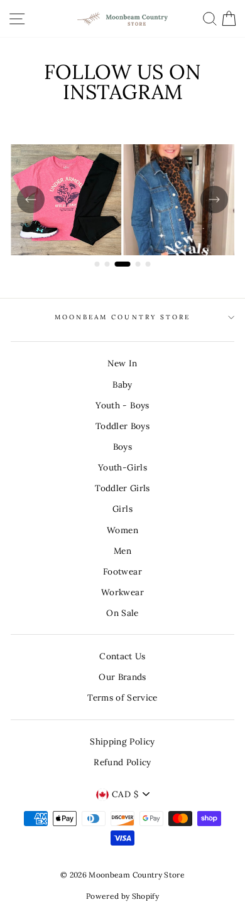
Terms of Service (122, 697)
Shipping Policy (122, 741)
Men (122, 550)
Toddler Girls (122, 488)
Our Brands (122, 676)
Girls (122, 508)
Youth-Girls (122, 467)
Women (122, 530)
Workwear (122, 592)
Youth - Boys (122, 405)
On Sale (122, 612)
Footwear (122, 571)
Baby (122, 384)
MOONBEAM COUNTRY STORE (122, 317)
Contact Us (122, 656)
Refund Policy (122, 762)
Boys (122, 446)
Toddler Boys (122, 426)
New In (122, 363)
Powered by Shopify (122, 896)
